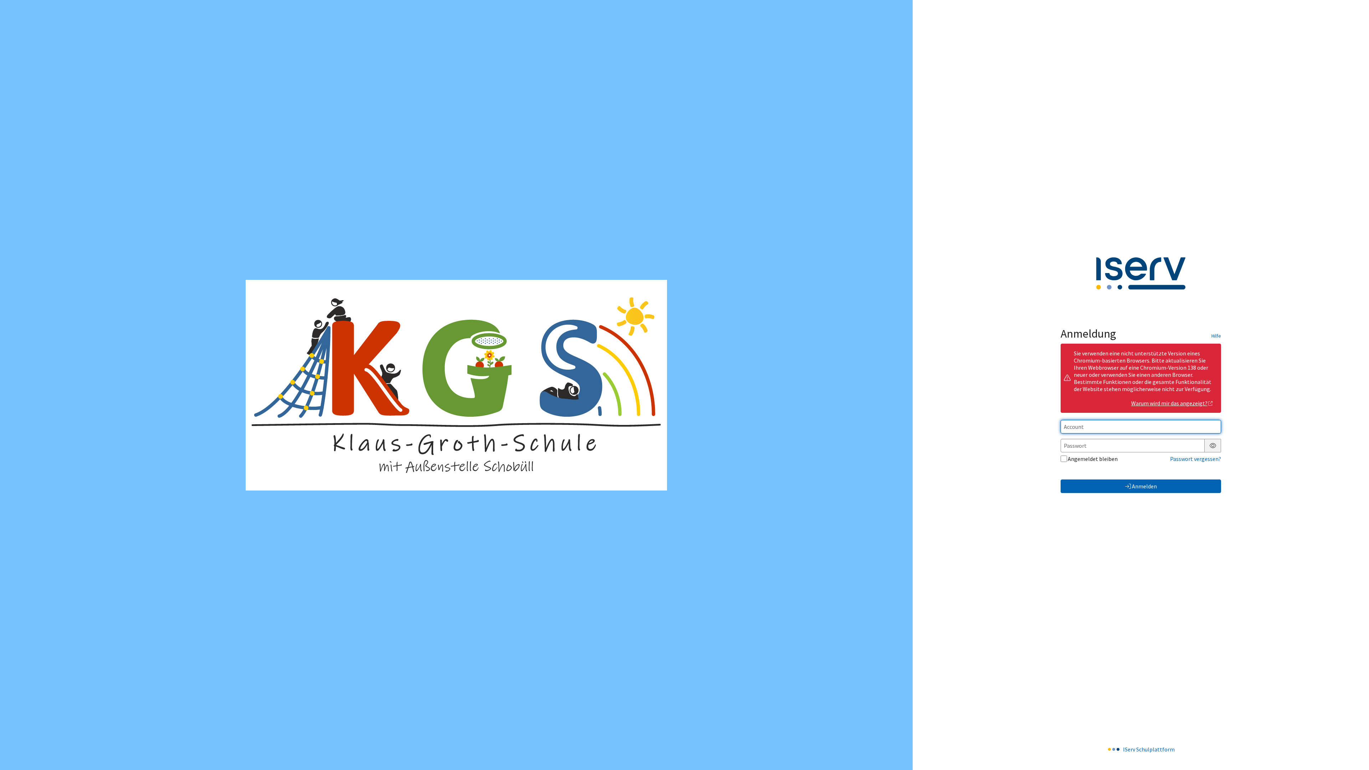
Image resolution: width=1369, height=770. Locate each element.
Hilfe (1216, 336)
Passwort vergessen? (1195, 458)
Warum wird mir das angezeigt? (1169, 403)
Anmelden (1144, 486)
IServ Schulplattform (1149, 749)
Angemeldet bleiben (1093, 458)
